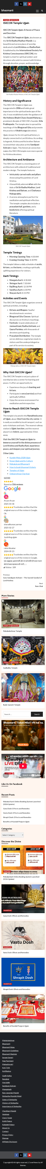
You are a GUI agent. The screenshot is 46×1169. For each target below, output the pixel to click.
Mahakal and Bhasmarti (19, 464)
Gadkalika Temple (10, 668)
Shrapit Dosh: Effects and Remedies (17, 817)
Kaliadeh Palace (8, 1124)
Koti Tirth (6, 1068)
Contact (5, 1131)
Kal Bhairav (6, 1071)
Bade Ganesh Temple (11, 705)
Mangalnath (7, 1089)
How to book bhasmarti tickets (22, 467)
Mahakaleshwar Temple (12, 631)
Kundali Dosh (7, 910)
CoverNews (33, 1162)
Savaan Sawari (7, 1057)
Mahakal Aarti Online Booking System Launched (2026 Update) (22, 803)
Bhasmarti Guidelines (10, 1050)
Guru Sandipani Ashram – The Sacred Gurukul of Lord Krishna (22, 578)
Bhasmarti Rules (8, 1047)
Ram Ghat (39, 584)
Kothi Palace (7, 1121)
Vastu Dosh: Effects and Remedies (16, 813)
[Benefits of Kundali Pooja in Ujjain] (23, 1008)
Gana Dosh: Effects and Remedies (16, 809)
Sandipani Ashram (9, 1086)
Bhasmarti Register (9, 1054)
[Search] (42, 11)
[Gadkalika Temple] (23, 650)
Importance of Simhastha (11, 1106)
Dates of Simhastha (9, 1099)
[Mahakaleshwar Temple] (23, 613)
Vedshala (5, 1114)
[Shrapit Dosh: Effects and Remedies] (23, 972)
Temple (6, 20)
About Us (6, 1128)
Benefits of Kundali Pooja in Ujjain (16, 822)
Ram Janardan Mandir (10, 1093)
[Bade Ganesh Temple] (23, 687)
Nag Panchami (7, 1061)
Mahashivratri (7, 1064)
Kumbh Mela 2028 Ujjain (19, 457)
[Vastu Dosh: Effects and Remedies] (23, 935)
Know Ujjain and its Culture (21, 461)
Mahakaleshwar (8, 1040)
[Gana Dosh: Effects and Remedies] (23, 898)
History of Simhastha (10, 1103)
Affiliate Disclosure (9, 1142)
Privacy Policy (7, 1135)
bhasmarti (7, 10)
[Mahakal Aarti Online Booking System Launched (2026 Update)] (23, 859)
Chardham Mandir (9, 1111)
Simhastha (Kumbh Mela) (11, 1096)
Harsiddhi (6, 1082)
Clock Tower (7, 1118)
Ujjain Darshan (14, 20)
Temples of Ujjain (16, 470)
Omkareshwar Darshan (19, 473)
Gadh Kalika (7, 1076)
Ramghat (5, 1079)
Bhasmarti (6, 1044)
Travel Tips (7, 871)
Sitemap (5, 1138)
